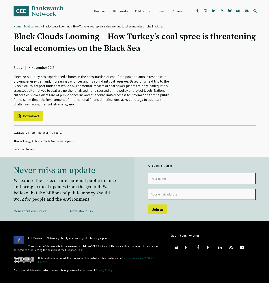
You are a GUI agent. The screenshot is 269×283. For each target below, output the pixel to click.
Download (30, 116)
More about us (81, 211)
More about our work (29, 211)
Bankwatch (41, 11)
